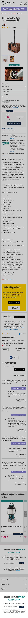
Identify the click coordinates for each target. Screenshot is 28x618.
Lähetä (21, 606)
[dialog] (14, 309)
